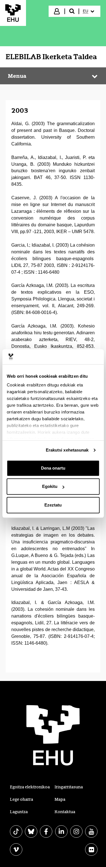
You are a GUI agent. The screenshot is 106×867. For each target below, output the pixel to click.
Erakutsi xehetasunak (67, 450)
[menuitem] (89, 11)
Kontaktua (65, 812)
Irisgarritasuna (69, 787)
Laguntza (19, 812)
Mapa (60, 799)
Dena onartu (53, 468)
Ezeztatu (53, 505)
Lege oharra (21, 799)
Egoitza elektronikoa (30, 787)
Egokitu (49, 486)
